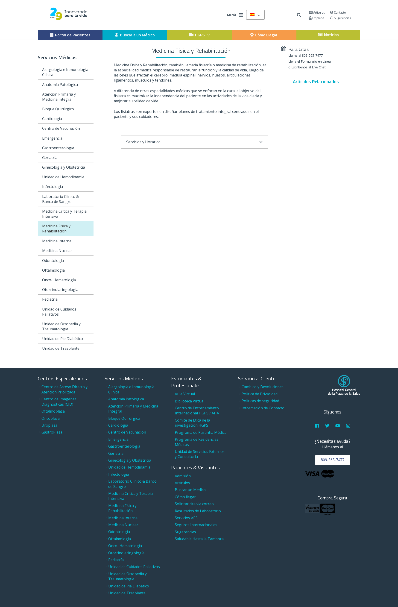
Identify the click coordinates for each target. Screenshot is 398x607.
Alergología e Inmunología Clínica (65, 72)
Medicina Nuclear (57, 250)
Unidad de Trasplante (60, 348)
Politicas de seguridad (260, 400)
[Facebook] (317, 426)
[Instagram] (348, 426)
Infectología (52, 186)
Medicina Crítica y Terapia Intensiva (64, 214)
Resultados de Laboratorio (198, 510)
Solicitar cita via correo (194, 503)
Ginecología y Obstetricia (63, 167)
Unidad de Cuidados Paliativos (59, 312)
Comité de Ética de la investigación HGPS (192, 423)
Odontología (53, 260)
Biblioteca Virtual (189, 401)
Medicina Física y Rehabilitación (56, 228)
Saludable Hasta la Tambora (199, 538)
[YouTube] (338, 426)
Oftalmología (53, 270)
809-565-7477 (312, 55)
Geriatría (49, 157)
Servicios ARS (186, 517)
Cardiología (52, 118)
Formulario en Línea (316, 61)
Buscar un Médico (190, 489)
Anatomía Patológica (60, 84)
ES (257, 14)
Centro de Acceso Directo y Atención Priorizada (64, 389)
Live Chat (319, 67)
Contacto (339, 12)
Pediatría (50, 299)
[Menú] (241, 15)
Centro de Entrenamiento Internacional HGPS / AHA (197, 410)
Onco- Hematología (59, 279)
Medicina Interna (56, 240)
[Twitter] (327, 426)
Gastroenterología (58, 147)
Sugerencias (342, 17)
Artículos (319, 12)
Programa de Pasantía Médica (200, 432)
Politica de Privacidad (260, 393)
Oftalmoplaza (53, 411)
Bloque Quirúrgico (58, 108)
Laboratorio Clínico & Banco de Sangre (60, 199)
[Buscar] (299, 15)
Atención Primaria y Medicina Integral (59, 97)
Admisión (183, 475)
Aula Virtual (185, 393)
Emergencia (52, 138)
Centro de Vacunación (61, 128)
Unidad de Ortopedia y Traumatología (61, 326)
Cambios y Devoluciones (263, 386)
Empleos (318, 17)
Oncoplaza (50, 418)
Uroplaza (49, 425)
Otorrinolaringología (60, 289)
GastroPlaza (51, 432)
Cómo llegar (185, 496)
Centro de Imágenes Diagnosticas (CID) (58, 401)
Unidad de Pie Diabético (62, 338)
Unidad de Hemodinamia (63, 176)
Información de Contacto (263, 408)
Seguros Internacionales (196, 524)
